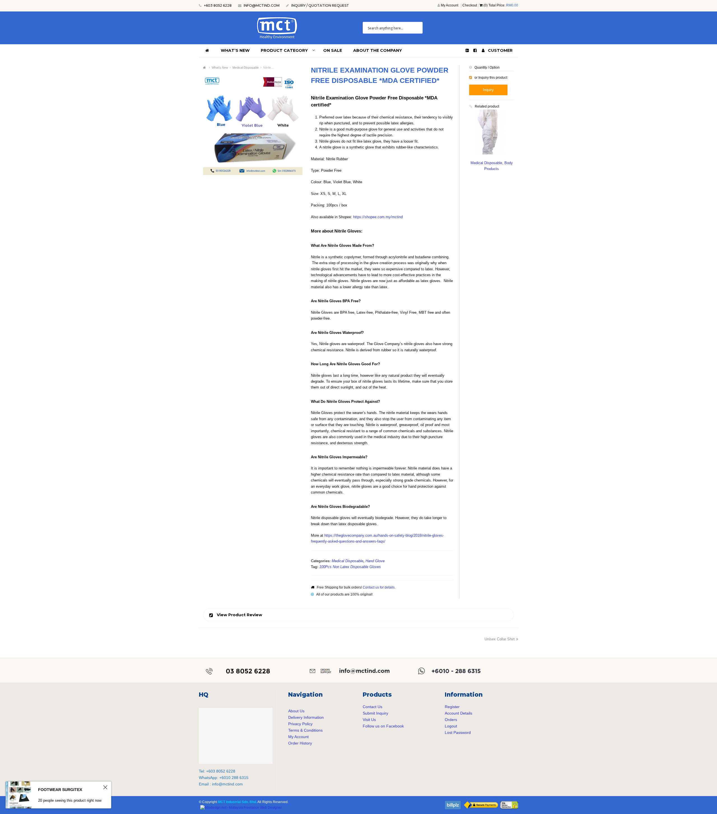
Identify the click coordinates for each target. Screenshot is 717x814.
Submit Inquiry (375, 713)
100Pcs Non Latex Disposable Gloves (350, 567)
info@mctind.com (262, 5)
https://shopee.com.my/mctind (378, 217)
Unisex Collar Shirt (500, 639)
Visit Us (369, 719)
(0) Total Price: (500, 5)
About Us (296, 711)
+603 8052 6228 (217, 5)
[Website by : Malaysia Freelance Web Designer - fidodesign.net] (241, 808)
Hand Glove (375, 561)
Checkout (469, 5)
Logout (451, 726)
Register (452, 706)
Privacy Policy (300, 724)
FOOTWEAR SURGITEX (60, 789)
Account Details (458, 713)
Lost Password (458, 732)
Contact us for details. (379, 587)
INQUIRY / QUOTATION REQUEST (320, 5)
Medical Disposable (347, 561)
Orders (451, 719)
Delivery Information (306, 717)
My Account (449, 5)
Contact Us (372, 706)
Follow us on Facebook (383, 726)
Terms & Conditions (305, 730)
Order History (300, 743)
